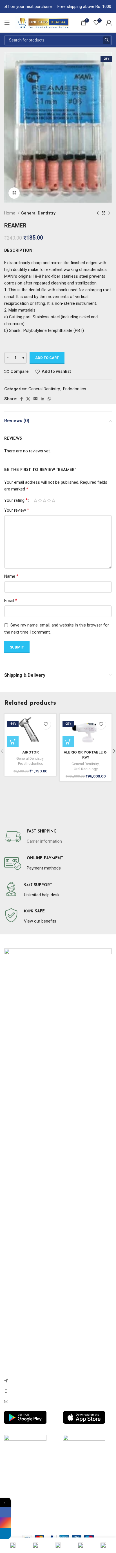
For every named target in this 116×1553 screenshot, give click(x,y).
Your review (16, 510)
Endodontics (74, 388)
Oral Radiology (86, 769)
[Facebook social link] (21, 398)
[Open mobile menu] (7, 22)
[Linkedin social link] (42, 398)
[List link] (58, 1380)
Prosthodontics (30, 763)
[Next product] (109, 213)
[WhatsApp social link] (49, 398)
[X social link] (28, 398)
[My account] (109, 22)
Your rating (16, 500)
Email (10, 600)
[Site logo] (42, 22)
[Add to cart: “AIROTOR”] (13, 741)
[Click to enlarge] (14, 193)
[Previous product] (98, 213)
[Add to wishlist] (46, 724)
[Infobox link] (33, 836)
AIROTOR (30, 752)
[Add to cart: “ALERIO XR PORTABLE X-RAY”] (68, 741)
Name (11, 576)
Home (10, 213)
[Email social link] (35, 398)
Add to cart (47, 358)
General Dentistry (38, 213)
